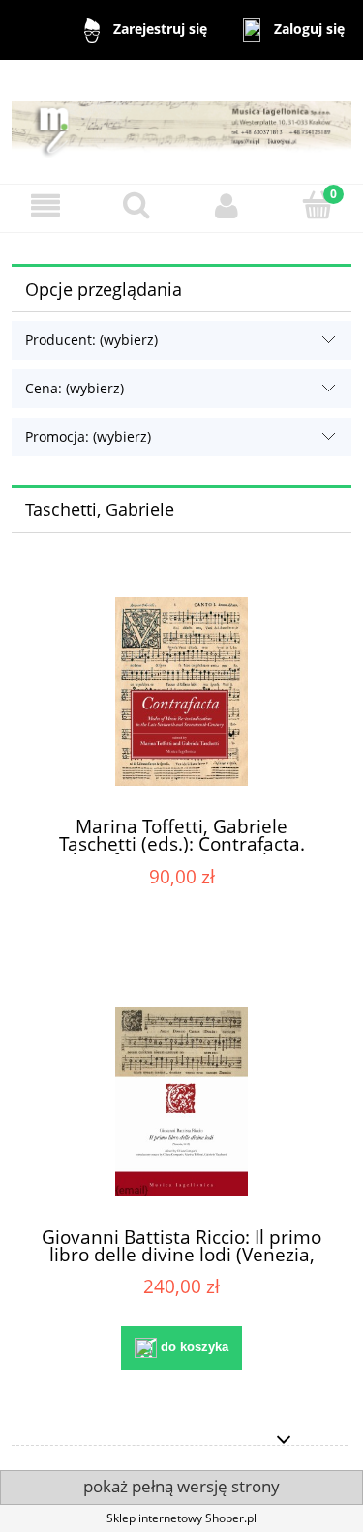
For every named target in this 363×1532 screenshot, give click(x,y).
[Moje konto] (227, 205)
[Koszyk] (317, 204)
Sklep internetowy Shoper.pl (181, 1518)
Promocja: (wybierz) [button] (88, 436)
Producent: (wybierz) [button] (91, 340)
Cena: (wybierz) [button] (74, 388)
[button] (45, 205)
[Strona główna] (181, 121)
